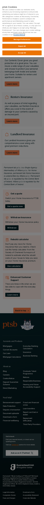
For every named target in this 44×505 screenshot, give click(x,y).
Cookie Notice (19, 35)
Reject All (22, 46)
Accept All (22, 53)
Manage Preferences (22, 39)
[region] (22, 28)
